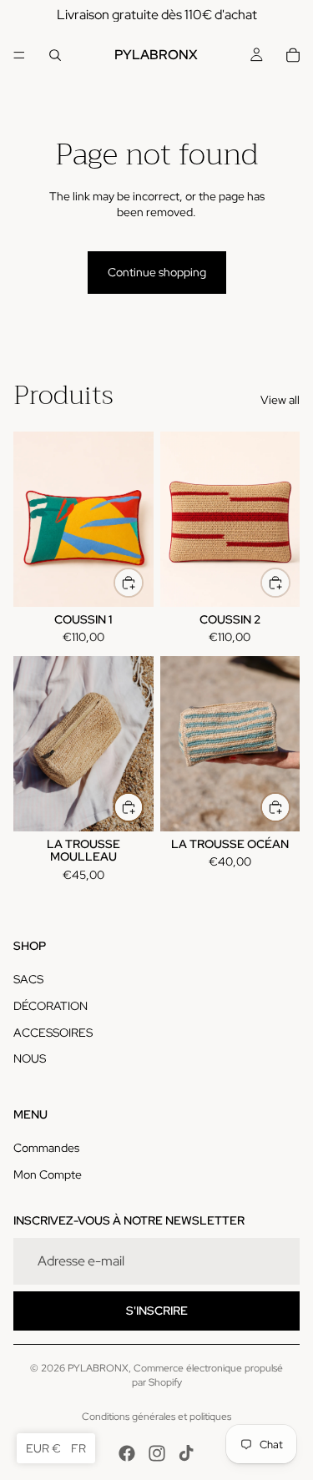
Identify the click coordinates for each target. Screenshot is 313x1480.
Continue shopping (157, 272)
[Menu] (19, 55)
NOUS (29, 1058)
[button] (56, 1448)
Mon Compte (47, 1174)
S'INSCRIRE (157, 1310)
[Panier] (293, 55)
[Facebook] (127, 1453)
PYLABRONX (98, 1368)
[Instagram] (157, 1453)
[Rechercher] (55, 55)
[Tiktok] (186, 1453)
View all (280, 399)
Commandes (46, 1147)
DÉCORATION (50, 1005)
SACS (28, 979)
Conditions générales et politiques (156, 1416)
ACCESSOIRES (53, 1032)
